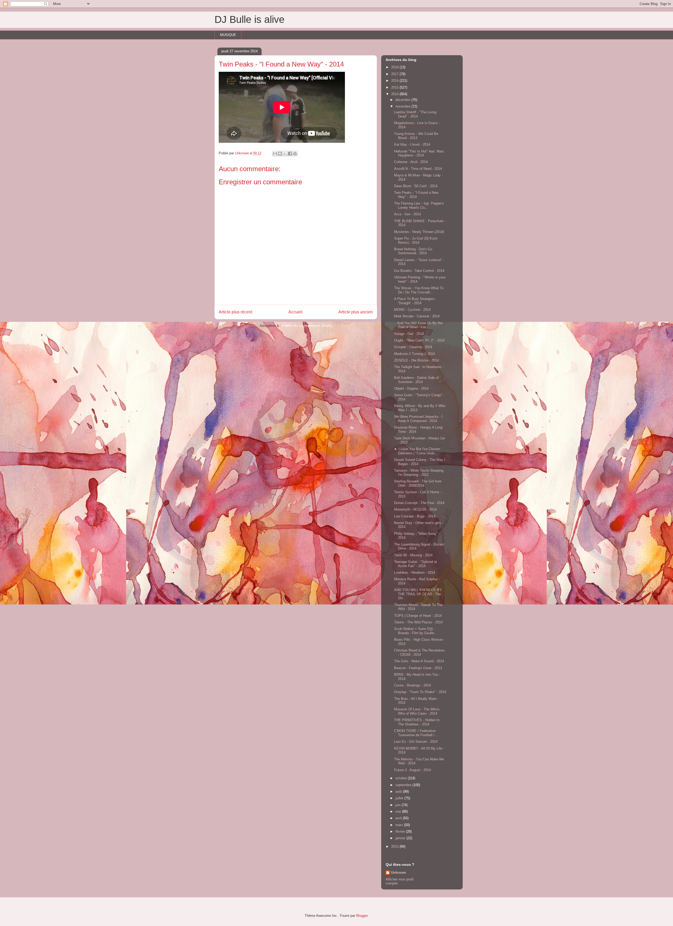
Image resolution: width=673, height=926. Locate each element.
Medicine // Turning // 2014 (414, 354)
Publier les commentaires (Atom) (307, 326)
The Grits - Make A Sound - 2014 (419, 661)
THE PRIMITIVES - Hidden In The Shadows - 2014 (417, 722)
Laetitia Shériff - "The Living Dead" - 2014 (415, 114)
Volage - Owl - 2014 (409, 334)
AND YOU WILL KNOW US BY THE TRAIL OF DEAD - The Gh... (418, 594)
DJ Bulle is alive (249, 19)
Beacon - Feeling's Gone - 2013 (418, 668)
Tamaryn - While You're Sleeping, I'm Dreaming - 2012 (419, 473)
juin (398, 805)
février (400, 831)
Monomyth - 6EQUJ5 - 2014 (415, 509)
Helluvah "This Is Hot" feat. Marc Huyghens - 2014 (419, 153)
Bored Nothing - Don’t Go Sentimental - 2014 (413, 251)
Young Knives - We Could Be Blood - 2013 (416, 136)
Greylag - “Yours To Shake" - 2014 (420, 692)
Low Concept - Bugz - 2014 (414, 516)
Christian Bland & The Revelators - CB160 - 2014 (419, 652)
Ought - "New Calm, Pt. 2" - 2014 (419, 340)
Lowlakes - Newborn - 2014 (414, 572)
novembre (403, 106)
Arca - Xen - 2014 (407, 214)
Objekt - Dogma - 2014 (411, 388)
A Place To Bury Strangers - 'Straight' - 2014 (415, 301)
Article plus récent (235, 312)
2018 (395, 67)
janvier (400, 838)
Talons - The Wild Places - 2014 (418, 622)
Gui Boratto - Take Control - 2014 (419, 271)
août (399, 791)
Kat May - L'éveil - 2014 (412, 144)
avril (399, 818)
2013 (395, 846)
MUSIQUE (228, 35)
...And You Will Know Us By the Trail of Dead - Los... (418, 325)
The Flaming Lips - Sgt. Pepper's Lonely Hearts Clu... (419, 205)
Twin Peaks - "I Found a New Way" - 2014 (416, 195)
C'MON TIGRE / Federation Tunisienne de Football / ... (416, 733)
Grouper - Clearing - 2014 (413, 347)
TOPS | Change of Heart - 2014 (418, 616)
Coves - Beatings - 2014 (412, 685)
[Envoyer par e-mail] (275, 153)
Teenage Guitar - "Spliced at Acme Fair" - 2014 (415, 564)
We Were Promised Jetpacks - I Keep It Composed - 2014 (418, 419)
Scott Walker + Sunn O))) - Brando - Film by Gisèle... (415, 631)
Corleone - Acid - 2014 (411, 162)
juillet (399, 798)
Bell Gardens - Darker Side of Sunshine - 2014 (416, 380)
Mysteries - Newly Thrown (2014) (419, 232)
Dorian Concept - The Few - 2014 (419, 503)
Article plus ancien (355, 312)
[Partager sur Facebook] (290, 153)
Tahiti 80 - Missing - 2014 (413, 555)
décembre (403, 100)
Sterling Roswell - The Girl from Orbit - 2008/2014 (418, 483)
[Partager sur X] (285, 153)
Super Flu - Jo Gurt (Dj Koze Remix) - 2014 (415, 240)
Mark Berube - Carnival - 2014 (417, 316)
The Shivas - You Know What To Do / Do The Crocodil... (418, 290)
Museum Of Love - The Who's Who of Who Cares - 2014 (417, 711)
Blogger (362, 916)
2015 (395, 87)
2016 (395, 81)
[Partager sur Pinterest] (295, 153)
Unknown (398, 872)
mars (399, 825)
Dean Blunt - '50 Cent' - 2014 (415, 186)
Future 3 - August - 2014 (412, 770)
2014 (395, 94)
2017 (395, 74)
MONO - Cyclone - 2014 (412, 310)
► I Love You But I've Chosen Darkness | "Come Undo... (417, 451)
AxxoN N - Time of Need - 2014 (418, 169)
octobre (401, 778)
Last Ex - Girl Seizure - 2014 (415, 742)
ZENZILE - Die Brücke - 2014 (416, 360)
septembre (403, 785)
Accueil (295, 312)
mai (398, 811)
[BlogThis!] (280, 153)
